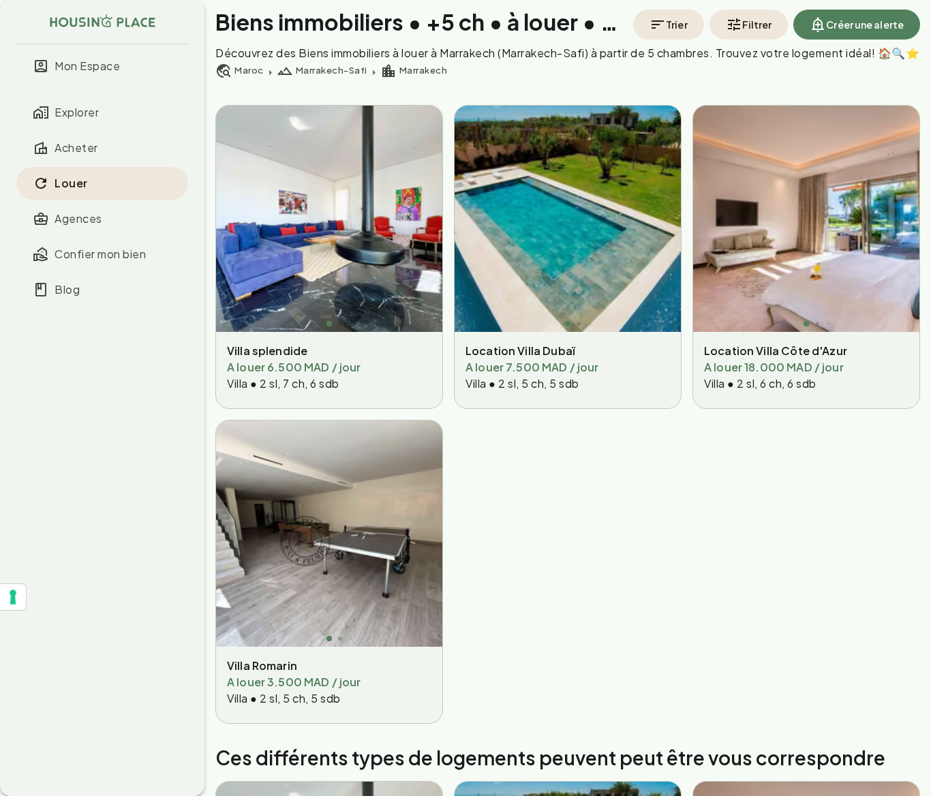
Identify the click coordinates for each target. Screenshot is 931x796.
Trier (677, 24)
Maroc (249, 70)
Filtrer (757, 24)
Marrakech (423, 70)
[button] (102, 66)
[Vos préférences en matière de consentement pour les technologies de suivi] (13, 597)
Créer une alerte (865, 24)
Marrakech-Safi (331, 70)
